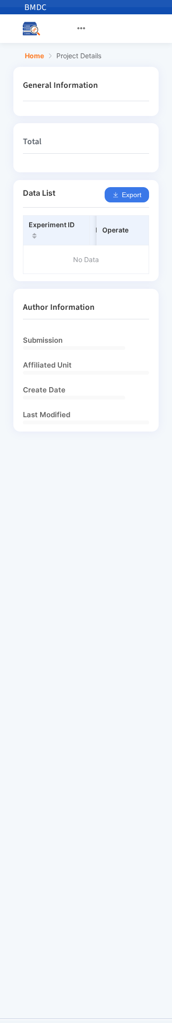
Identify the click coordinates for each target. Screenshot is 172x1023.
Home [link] (34, 56)
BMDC (35, 7)
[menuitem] (87, 28)
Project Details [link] (78, 56)
